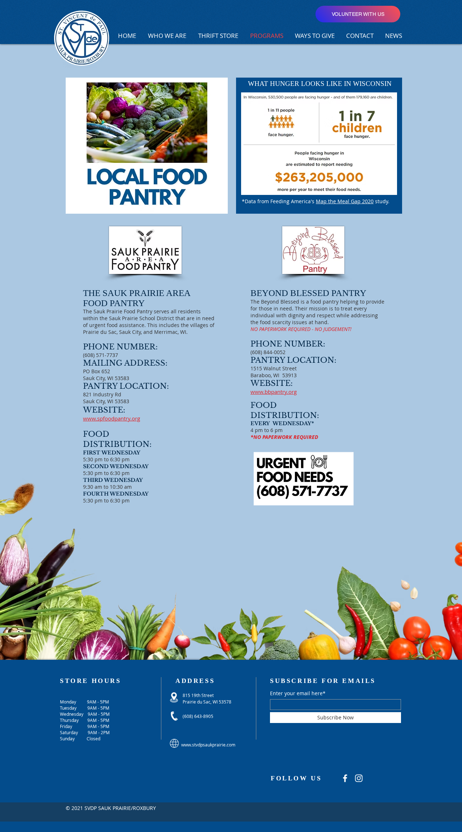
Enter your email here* (298, 693)
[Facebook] (345, 778)
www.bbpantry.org (273, 391)
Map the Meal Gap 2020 (345, 201)
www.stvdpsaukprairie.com (208, 745)
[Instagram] (359, 778)
